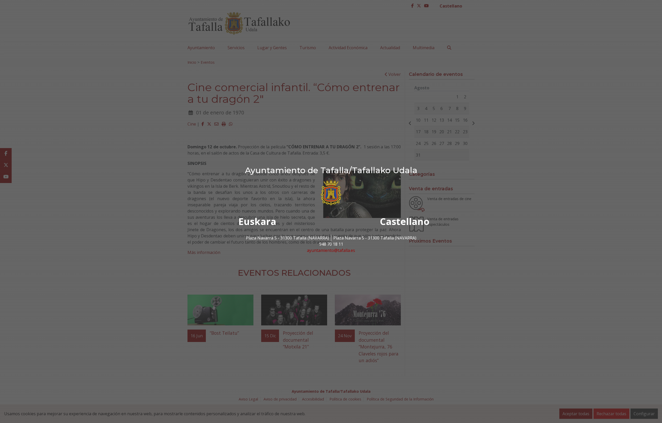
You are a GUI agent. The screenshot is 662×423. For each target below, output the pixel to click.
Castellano (405, 221)
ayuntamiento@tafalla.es (331, 250)
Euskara (257, 221)
